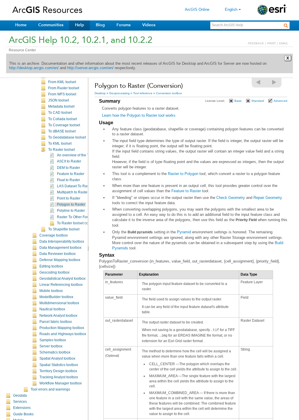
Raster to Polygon (183, 174)
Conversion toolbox (169, 93)
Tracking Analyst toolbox (58, 377)
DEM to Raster (68, 167)
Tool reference (142, 93)
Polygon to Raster (71, 204)
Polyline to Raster (71, 210)
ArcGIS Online (197, 9)
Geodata (20, 395)
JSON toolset (58, 100)
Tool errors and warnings (50, 389)
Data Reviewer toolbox (57, 254)
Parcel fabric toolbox (55, 321)
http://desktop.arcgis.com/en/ (34, 68)
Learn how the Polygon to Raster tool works (138, 115)
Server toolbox (50, 346)
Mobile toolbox (51, 291)
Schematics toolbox (54, 352)
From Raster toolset (63, 88)
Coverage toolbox (53, 235)
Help (79, 24)
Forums (124, 24)
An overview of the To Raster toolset (85, 155)
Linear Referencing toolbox (61, 284)
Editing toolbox (51, 266)
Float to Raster (68, 180)
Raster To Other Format (75, 217)
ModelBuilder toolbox (56, 297)
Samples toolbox (52, 340)
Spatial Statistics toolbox (58, 365)
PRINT (271, 43)
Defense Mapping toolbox (59, 260)
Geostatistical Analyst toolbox (62, 278)
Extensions (22, 408)
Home (21, 24)
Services (20, 401)
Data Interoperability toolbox (61, 241)
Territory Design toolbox (58, 371)
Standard (257, 100)
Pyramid (184, 232)
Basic (238, 100)
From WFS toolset (62, 94)
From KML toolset (62, 82)
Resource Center (22, 50)
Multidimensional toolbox (59, 303)
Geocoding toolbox (54, 272)
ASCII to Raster (69, 161)
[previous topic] (258, 82)
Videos (148, 24)
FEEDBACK (256, 43)
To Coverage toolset (64, 125)
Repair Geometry (267, 197)
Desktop (100, 93)
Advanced (280, 100)
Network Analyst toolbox (58, 315)
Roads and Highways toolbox (62, 334)
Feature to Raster (70, 174)
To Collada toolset (62, 119)
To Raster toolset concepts (78, 223)
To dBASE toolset (62, 131)
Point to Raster (68, 198)
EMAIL (283, 43)
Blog (100, 24)
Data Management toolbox (60, 247)
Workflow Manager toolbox (60, 383)
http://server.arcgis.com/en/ (90, 68)
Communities (50, 24)
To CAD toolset (60, 112)
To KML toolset (60, 143)
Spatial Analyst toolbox (57, 358)
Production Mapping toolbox (61, 328)
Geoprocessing (119, 93)
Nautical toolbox (52, 309)
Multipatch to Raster (72, 192)
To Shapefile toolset (63, 229)
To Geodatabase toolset (67, 137)
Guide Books (23, 414)
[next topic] (274, 82)
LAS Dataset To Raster (75, 186)
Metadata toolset (61, 106)
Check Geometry (230, 197)
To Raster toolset (61, 149)
